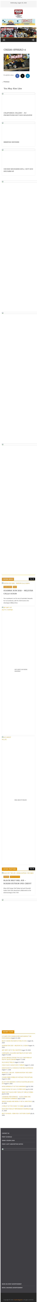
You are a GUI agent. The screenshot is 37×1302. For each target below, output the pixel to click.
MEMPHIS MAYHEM (11, 142)
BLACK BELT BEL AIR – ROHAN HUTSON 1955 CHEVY (17, 882)
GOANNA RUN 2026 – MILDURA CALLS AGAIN (18, 592)
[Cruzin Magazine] (18, 28)
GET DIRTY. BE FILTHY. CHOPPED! (20, 670)
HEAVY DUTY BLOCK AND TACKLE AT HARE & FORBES (17, 1092)
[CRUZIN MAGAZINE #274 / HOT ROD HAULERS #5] (18, 150)
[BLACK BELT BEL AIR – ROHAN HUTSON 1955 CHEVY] (18, 873)
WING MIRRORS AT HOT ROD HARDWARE (14, 1086)
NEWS (15, 587)
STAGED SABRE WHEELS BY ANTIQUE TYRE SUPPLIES (17, 1077)
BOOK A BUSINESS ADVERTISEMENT (12, 1287)
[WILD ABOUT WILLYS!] (7, 800)
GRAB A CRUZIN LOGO (8, 1140)
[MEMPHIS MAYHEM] (18, 123)
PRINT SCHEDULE (7, 1137)
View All (32, 579)
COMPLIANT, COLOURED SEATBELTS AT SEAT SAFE (17, 1053)
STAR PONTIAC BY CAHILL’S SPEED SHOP (14, 1089)
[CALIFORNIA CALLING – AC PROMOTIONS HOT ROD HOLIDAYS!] (18, 94)
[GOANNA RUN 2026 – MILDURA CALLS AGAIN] (18, 583)
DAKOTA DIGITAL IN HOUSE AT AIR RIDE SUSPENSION (17, 1068)
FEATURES (6, 876)
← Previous (5, 82)
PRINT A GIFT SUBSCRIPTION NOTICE (12, 1144)
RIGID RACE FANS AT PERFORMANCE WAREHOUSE (16, 1109)
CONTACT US (5, 1133)
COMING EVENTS (7, 587)
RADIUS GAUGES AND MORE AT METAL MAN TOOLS (17, 1101)
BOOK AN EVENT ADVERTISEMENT (12, 1284)
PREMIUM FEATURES (15, 876)
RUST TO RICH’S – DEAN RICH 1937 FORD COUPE (16, 1113)
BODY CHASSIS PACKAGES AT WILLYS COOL (14, 1041)
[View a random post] (33, 40)
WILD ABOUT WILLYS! (20, 800)
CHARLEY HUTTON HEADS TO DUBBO (13, 1106)
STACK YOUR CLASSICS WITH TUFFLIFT (13, 1065)
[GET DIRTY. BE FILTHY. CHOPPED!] (7, 670)
